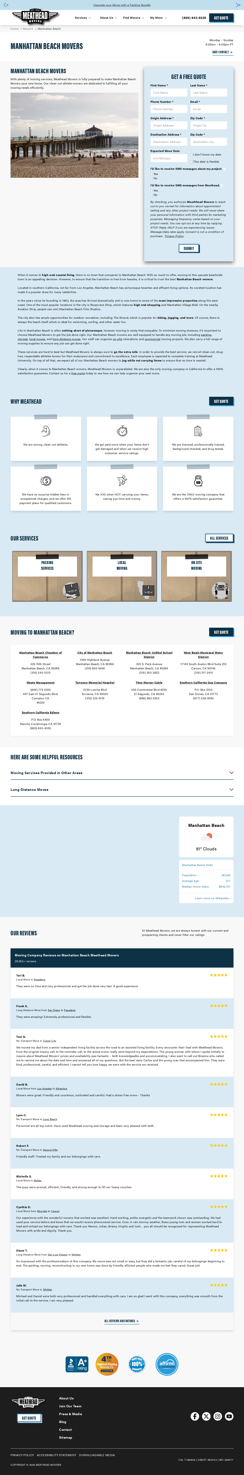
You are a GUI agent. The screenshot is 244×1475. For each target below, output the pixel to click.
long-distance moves (67, 339)
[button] (238, 5)
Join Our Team (70, 1406)
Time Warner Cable (149, 682)
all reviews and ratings (122, 1320)
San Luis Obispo (58, 1254)
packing (206, 335)
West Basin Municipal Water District (203, 654)
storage (23, 339)
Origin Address (161, 118)
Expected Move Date (165, 151)
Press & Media (70, 1414)
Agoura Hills (50, 1149)
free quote (78, 373)
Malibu (38, 1180)
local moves (37, 339)
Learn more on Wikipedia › (213, 898)
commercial (153, 339)
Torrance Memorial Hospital (94, 682)
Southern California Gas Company (203, 682)
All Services (219, 538)
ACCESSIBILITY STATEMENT (56, 1455)
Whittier (76, 1254)
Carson (55, 1211)
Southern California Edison (40, 712)
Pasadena (39, 979)
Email (194, 102)
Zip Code (196, 118)
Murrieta (42, 1211)
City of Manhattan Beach (94, 652)
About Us (66, 1398)
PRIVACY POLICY (22, 1455)
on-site (117, 339)
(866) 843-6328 (194, 17)
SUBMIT (189, 248)
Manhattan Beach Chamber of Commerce (40, 654)
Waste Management (41, 682)
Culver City (49, 1040)
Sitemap (65, 1437)
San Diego (54, 1010)
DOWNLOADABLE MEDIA (97, 1455)
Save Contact (222, 51)
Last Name (197, 85)
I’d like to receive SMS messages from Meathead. (185, 185)
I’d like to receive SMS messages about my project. (186, 169)
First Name (158, 85)
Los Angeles (44, 1088)
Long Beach (50, 1119)
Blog (62, 1421)
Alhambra (61, 1088)
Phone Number (160, 102)
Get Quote (221, 18)
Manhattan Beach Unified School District (149, 654)
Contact (65, 1429)
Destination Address (164, 134)
